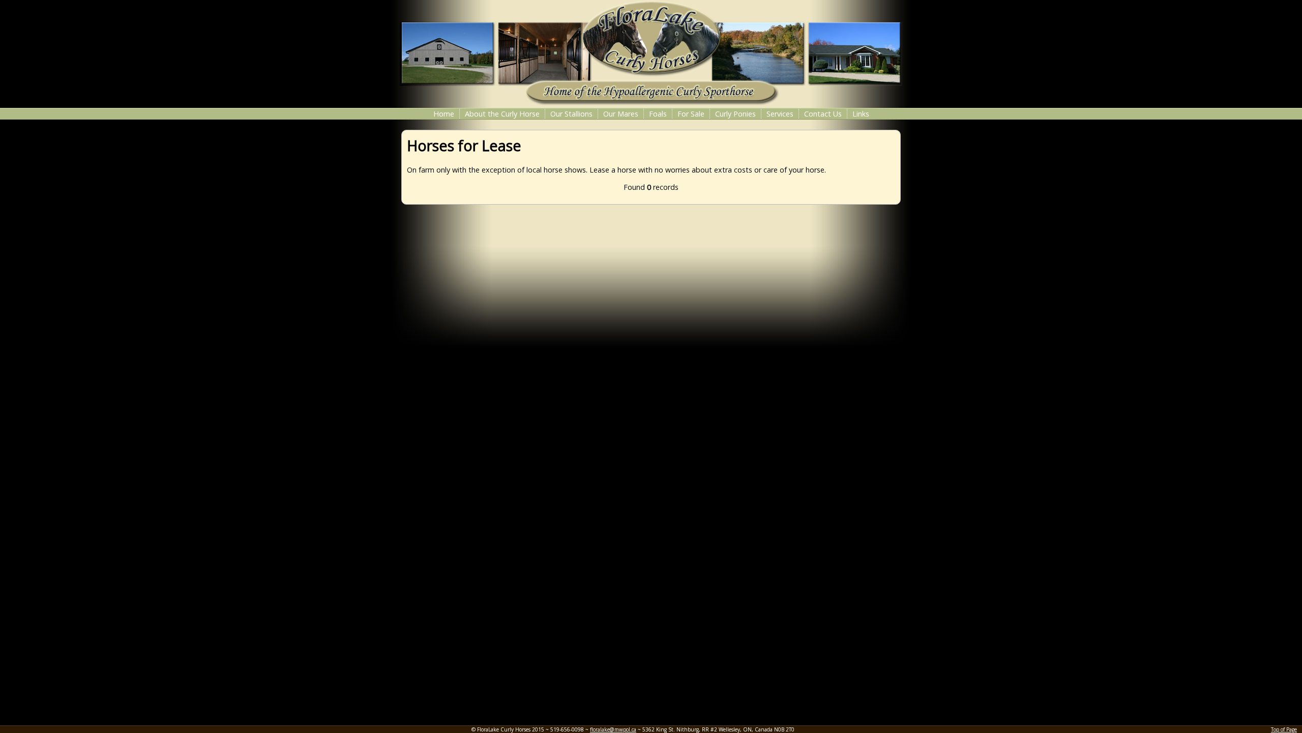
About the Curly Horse (502, 114)
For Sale (690, 114)
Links (860, 114)
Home (443, 114)
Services (779, 114)
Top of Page (1284, 729)
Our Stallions (571, 114)
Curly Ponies (735, 114)
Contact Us (823, 114)
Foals (658, 114)
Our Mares (620, 114)
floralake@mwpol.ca (613, 729)
